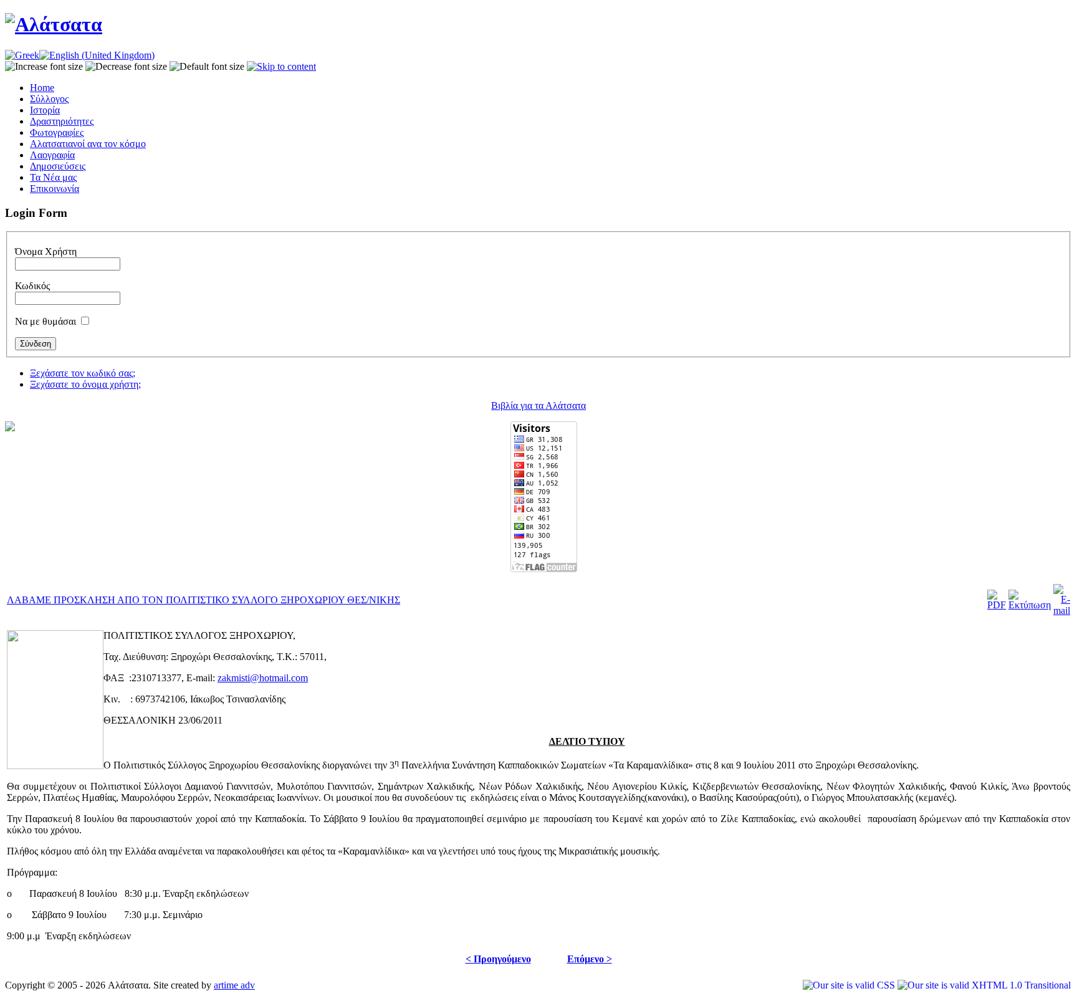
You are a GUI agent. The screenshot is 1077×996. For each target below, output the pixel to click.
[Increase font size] (44, 66)
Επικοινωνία (54, 188)
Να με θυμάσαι (45, 321)
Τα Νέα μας (53, 177)
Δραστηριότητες (61, 121)
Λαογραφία (52, 155)
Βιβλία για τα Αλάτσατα (538, 405)
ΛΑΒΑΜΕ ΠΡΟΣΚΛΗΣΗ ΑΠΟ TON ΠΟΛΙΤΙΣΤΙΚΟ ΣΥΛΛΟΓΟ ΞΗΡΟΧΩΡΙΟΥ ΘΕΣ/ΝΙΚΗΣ (203, 600)
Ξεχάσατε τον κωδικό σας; (82, 373)
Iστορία (45, 110)
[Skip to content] (281, 66)
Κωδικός (32, 285)
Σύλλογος (49, 98)
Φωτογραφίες (57, 132)
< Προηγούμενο (498, 959)
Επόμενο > (589, 959)
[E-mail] (1061, 610)
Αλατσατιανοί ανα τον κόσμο (88, 143)
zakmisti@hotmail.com (263, 678)
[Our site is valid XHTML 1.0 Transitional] (984, 985)
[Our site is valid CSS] (850, 985)
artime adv (234, 985)
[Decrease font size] (126, 66)
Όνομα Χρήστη (46, 251)
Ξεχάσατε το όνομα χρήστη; (85, 384)
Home (42, 87)
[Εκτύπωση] (1029, 605)
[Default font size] (207, 66)
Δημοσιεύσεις (57, 166)
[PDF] (996, 605)
